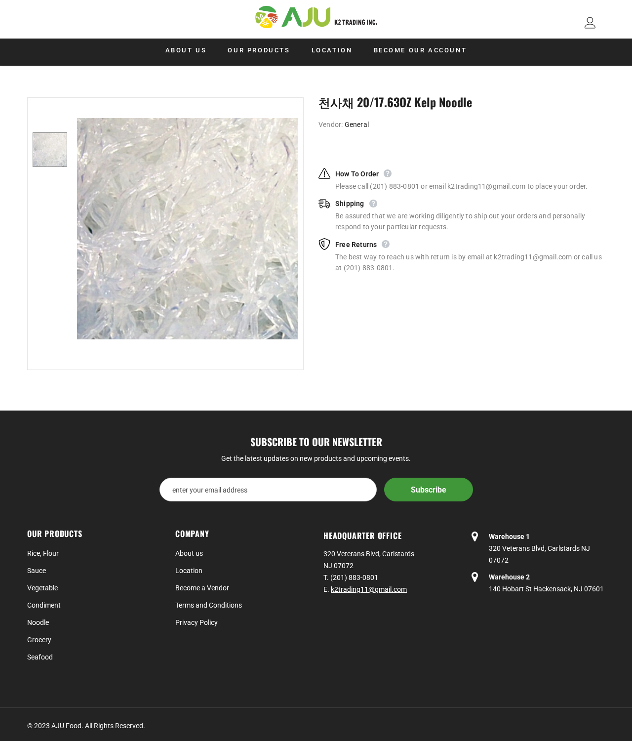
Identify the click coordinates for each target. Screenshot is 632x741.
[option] (187, 228)
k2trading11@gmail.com (369, 589)
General (357, 124)
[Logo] (316, 17)
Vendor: (330, 124)
